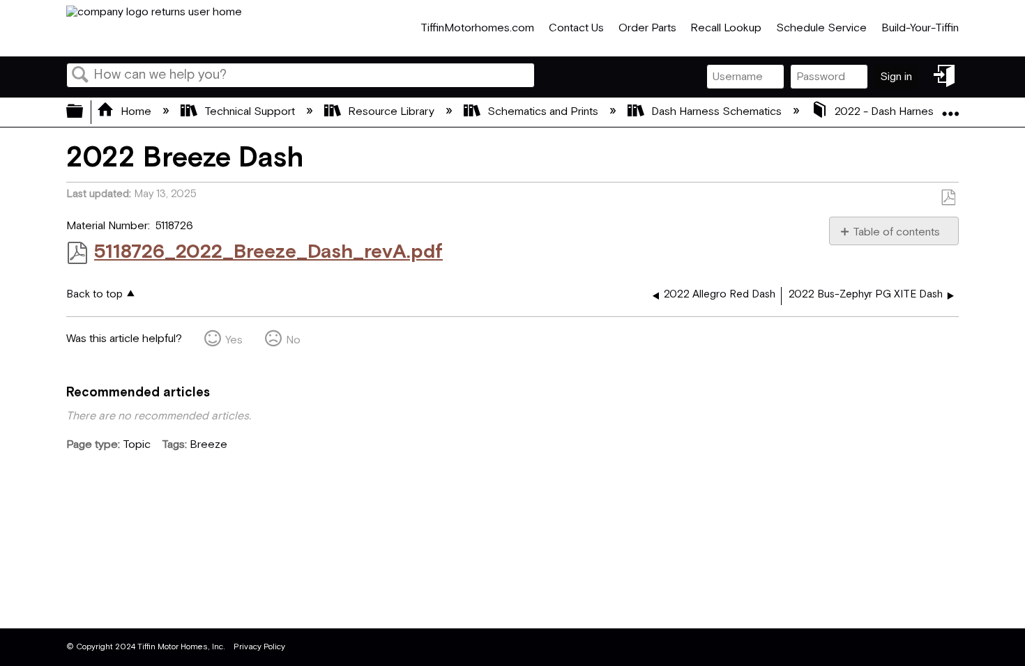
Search (80, 76)
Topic (137, 444)
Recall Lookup (725, 28)
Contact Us (576, 28)
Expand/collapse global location (950, 108)
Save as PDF (948, 197)
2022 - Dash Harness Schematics (918, 111)
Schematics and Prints (543, 111)
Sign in (896, 77)
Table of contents (896, 232)
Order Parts (647, 28)
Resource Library (391, 111)
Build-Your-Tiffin (920, 28)
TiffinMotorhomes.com (477, 28)
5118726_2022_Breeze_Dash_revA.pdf (268, 252)
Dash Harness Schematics (716, 111)
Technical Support (250, 111)
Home (136, 111)
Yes (234, 340)
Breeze (208, 444)
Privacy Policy (259, 647)
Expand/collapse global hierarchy (83, 112)
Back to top (94, 294)
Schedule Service (821, 28)
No (293, 340)
